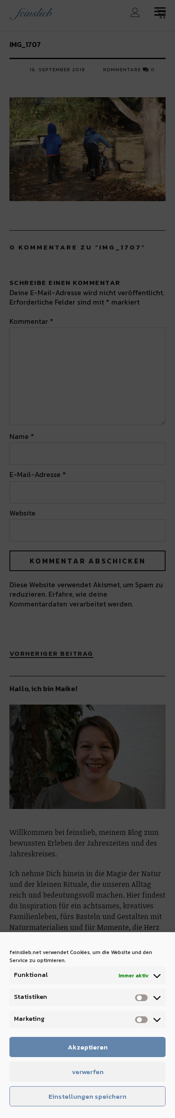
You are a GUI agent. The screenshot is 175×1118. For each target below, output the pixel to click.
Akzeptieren (88, 1047)
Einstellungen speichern (87, 1096)
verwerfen (88, 1071)
